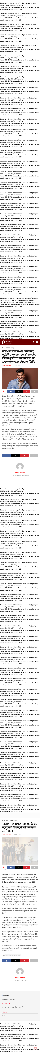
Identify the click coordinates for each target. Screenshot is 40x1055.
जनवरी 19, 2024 (18, 365)
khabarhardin (7, 365)
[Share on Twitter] (19, 391)
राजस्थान (12, 820)
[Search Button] (37, 342)
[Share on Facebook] (11, 391)
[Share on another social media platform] (34, 391)
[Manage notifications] (35, 1048)
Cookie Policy (5, 1007)
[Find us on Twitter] (4, 1015)
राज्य (7, 820)
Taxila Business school (13, 955)
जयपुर (16, 820)
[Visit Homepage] (7, 342)
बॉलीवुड (12, 347)
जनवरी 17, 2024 (18, 834)
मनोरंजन (8, 347)
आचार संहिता (14, 1007)
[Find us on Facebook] (2, 1016)
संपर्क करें (21, 1007)
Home (3, 347)
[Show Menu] (33, 342)
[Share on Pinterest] (26, 391)
